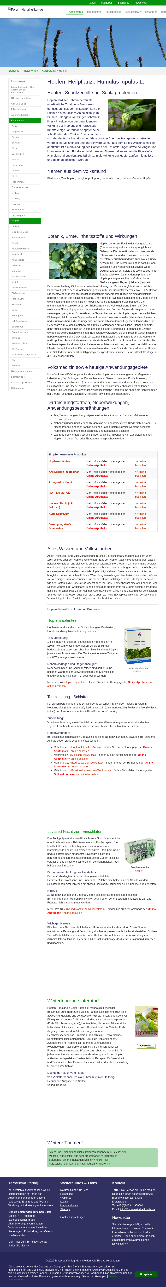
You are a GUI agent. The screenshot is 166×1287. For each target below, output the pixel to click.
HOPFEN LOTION (59, 492)
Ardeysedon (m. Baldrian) (64, 471)
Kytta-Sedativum (59, 513)
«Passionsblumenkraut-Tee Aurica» (90, 770)
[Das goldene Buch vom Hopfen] (146, 1023)
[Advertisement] (102, 207)
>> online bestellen (78, 751)
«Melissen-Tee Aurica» (83, 755)
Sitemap (65, 1209)
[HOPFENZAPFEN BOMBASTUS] (138, 645)
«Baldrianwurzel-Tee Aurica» (86, 762)
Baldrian (127, 415)
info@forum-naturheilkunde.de (137, 1209)
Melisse (138, 415)
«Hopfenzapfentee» (74, 682)
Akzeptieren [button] (146, 1274)
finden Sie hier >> (18, 1245)
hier (123, 1152)
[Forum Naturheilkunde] (35, 11)
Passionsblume (63, 419)
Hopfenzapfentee (59, 461)
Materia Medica (69, 1205)
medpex (137, 671)
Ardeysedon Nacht (60, 482)
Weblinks (65, 1197)
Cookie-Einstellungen (72, 1217)
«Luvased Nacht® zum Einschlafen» (84, 909)
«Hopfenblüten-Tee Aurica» (85, 747)
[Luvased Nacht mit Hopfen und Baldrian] (140, 851)
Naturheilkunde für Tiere (74, 1190)
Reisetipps (66, 1193)
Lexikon (64, 1201)
